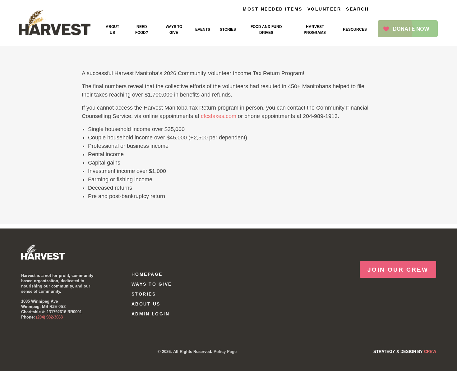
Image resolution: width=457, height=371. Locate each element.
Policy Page (225, 351)
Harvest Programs (315, 30)
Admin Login (151, 313)
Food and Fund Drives (266, 30)
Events (202, 29)
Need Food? (141, 30)
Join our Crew (397, 269)
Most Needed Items (272, 9)
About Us (112, 30)
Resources (355, 29)
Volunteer (324, 9)
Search (357, 9)
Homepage (147, 274)
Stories (228, 29)
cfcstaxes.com (218, 116)
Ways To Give (174, 30)
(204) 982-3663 (49, 317)
